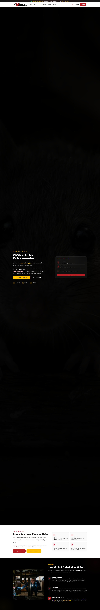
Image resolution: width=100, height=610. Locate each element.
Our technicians (19, 546)
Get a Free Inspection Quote (21, 277)
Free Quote (83, 4)
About (49, 4)
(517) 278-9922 (76, 4)
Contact (54, 4)
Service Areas (43, 4)
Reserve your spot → (65, 1)
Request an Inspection (33, 551)
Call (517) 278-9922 (19, 551)
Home (31, 4)
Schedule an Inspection (71, 275)
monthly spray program (66, 600)
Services (35, 4)
